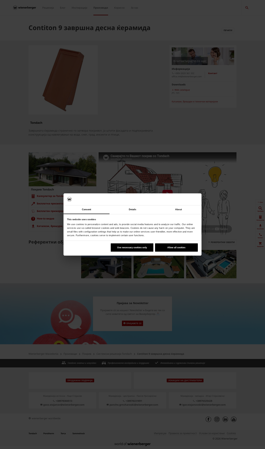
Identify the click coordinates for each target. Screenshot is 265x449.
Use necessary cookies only (132, 247)
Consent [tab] (86, 209)
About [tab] (178, 209)
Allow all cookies (176, 247)
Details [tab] (132, 209)
